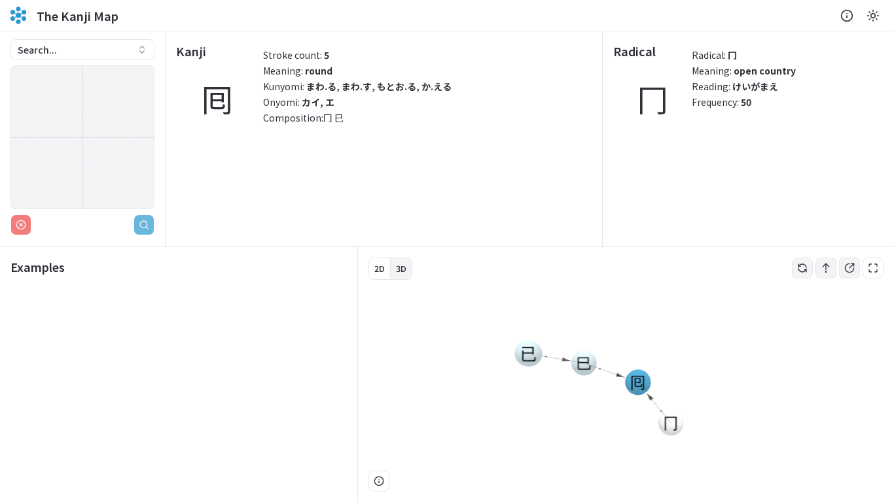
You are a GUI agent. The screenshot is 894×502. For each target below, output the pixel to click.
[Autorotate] (802, 268)
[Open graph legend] (378, 481)
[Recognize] (144, 224)
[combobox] (82, 49)
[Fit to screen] (873, 268)
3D (401, 268)
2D (379, 268)
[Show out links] (849, 268)
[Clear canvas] (20, 224)
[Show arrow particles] (825, 268)
